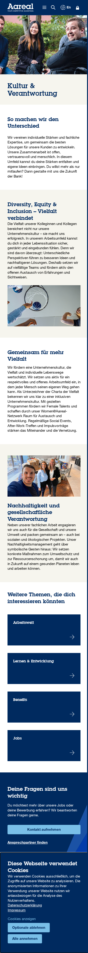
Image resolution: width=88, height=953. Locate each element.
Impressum (17, 910)
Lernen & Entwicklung (44, 668)
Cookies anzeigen (22, 919)
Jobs (44, 745)
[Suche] (53, 7)
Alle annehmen (25, 939)
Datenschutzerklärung (25, 905)
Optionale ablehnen (28, 928)
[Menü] (44, 7)
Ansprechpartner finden (28, 843)
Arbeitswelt (44, 629)
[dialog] (44, 902)
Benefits (44, 707)
